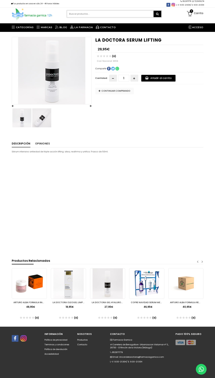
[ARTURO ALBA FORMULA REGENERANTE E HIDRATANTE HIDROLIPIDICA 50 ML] (185, 283)
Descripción (21, 143)
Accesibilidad (52, 353)
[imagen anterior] (16, 106)
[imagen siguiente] (87, 106)
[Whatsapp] (201, 369)
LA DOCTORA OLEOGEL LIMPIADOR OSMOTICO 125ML (69, 302)
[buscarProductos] (157, 14)
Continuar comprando (115, 90)
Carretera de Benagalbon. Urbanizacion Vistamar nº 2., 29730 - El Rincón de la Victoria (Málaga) (139, 346)
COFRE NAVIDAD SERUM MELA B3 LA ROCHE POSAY (147, 302)
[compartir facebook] (109, 68)
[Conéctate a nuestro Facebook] (168, 5)
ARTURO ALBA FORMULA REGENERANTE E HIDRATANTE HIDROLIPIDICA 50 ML (186, 302)
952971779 (187, 1)
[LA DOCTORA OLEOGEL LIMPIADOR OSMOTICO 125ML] (68, 283)
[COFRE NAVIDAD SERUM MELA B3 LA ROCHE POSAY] (146, 283)
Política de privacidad (56, 339)
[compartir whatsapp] (117, 68)
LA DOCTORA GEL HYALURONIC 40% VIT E (108, 302)
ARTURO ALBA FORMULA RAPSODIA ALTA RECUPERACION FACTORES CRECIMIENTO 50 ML (30, 302)
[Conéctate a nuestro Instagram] (173, 5)
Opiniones (42, 143)
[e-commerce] (32, 14)
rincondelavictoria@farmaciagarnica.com (141, 357)
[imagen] (21, 117)
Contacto (82, 344)
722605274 (199, 1)
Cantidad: (101, 78)
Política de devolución (56, 349)
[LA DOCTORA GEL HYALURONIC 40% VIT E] (107, 283)
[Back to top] (211, 372)
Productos (82, 339)
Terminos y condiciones (57, 344)
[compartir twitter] (113, 68)
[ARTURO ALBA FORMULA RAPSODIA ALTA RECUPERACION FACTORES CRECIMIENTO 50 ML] (29, 283)
